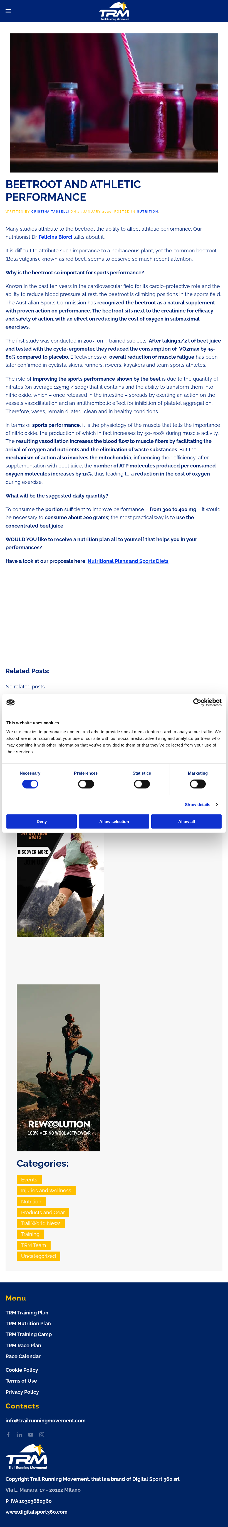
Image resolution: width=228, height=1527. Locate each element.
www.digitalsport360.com (37, 1512)
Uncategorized (38, 1256)
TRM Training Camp (29, 1334)
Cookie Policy (22, 1370)
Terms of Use (21, 1381)
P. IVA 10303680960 (29, 1501)
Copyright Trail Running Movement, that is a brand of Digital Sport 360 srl (93, 1479)
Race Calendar (23, 1356)
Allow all (186, 821)
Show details (197, 804)
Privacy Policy (22, 1392)
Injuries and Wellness (46, 1190)
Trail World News (41, 1223)
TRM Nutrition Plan (28, 1323)
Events (29, 1180)
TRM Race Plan (23, 1345)
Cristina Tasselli (50, 211)
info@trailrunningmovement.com (46, 1420)
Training (30, 1234)
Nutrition (147, 211)
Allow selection (114, 821)
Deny (42, 821)
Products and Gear (43, 1212)
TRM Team (33, 1245)
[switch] (86, 784)
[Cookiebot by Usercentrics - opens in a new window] (197, 702)
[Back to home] (114, 11)
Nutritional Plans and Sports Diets (128, 561)
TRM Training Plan (27, 1313)
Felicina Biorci (56, 237)
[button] (8, 11)
